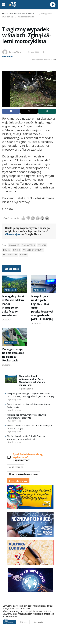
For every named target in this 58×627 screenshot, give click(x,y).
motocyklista (10, 254)
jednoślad (14, 245)
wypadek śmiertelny (33, 250)
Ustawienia (38, 622)
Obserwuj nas (13, 234)
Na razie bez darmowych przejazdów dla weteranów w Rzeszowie (26, 416)
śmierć (16, 250)
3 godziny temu (14, 410)
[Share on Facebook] (11, 111)
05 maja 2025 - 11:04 (36, 52)
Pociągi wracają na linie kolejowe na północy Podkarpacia (13, 354)
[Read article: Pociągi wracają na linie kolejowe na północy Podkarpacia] (14, 337)
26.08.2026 (6, 319)
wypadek (42, 245)
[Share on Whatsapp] (47, 111)
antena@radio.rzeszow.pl (25, 474)
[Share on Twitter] (29, 111)
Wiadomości (8, 56)
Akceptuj (9, 622)
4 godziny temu (14, 431)
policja (6, 250)
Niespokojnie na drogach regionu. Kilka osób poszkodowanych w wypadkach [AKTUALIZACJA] (30, 395)
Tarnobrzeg (28, 245)
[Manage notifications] (5, 621)
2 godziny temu (14, 399)
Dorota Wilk (15, 52)
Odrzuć (23, 622)
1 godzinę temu (26, 388)
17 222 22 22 (17, 467)
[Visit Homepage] (13, 4)
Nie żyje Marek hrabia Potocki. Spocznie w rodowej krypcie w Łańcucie (26, 437)
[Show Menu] (3, 4)
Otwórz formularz (18, 481)
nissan (23, 254)
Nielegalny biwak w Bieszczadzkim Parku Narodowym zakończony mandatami (13, 305)
